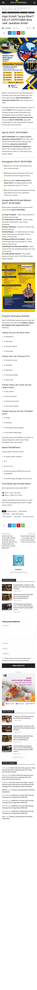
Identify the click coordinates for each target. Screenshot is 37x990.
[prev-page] (3, 615)
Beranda (4, 8)
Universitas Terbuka (28, 516)
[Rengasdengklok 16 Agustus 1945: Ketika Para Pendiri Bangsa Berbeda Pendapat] (7, 587)
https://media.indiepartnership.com (18, 572)
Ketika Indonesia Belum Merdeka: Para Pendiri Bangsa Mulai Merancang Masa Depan (23, 596)
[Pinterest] (18, 33)
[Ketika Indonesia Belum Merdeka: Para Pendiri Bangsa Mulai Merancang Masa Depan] (7, 597)
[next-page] (6, 615)
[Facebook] (10, 33)
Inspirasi (4, 590)
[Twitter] (14, 33)
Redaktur (8, 28)
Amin (3, 816)
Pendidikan (31, 12)
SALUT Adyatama (7, 516)
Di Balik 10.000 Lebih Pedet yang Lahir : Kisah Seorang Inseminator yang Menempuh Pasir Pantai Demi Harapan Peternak (18, 770)
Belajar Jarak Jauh (12, 511)
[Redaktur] (3, 28)
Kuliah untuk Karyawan (17, 514)
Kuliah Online (24, 12)
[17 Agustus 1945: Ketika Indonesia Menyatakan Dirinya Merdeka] (7, 719)
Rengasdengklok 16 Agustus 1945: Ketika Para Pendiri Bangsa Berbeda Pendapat (24, 586)
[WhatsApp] (23, 33)
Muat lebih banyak (18, 757)
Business (10, 8)
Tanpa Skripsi (17, 516)
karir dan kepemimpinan (13, 12)
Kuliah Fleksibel (23, 511)
